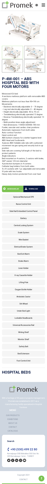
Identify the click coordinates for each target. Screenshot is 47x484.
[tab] (12, 52)
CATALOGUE (13, 431)
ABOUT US (12, 423)
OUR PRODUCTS (13, 415)
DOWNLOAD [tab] (33, 189)
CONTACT (13, 427)
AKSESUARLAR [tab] (13, 189)
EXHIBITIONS (12, 419)
